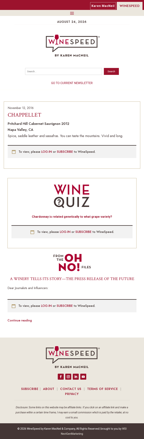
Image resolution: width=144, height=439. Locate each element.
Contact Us (70, 389)
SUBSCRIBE (65, 151)
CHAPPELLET (24, 115)
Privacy (72, 394)
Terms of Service (102, 389)
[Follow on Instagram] (68, 377)
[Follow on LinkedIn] (76, 377)
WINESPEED (130, 6)
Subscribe (29, 389)
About (48, 389)
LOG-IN (47, 151)
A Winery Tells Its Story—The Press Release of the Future (72, 279)
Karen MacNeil (103, 6)
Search (111, 71)
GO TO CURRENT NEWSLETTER (72, 83)
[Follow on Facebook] (61, 377)
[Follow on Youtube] (83, 377)
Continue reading (20, 320)
